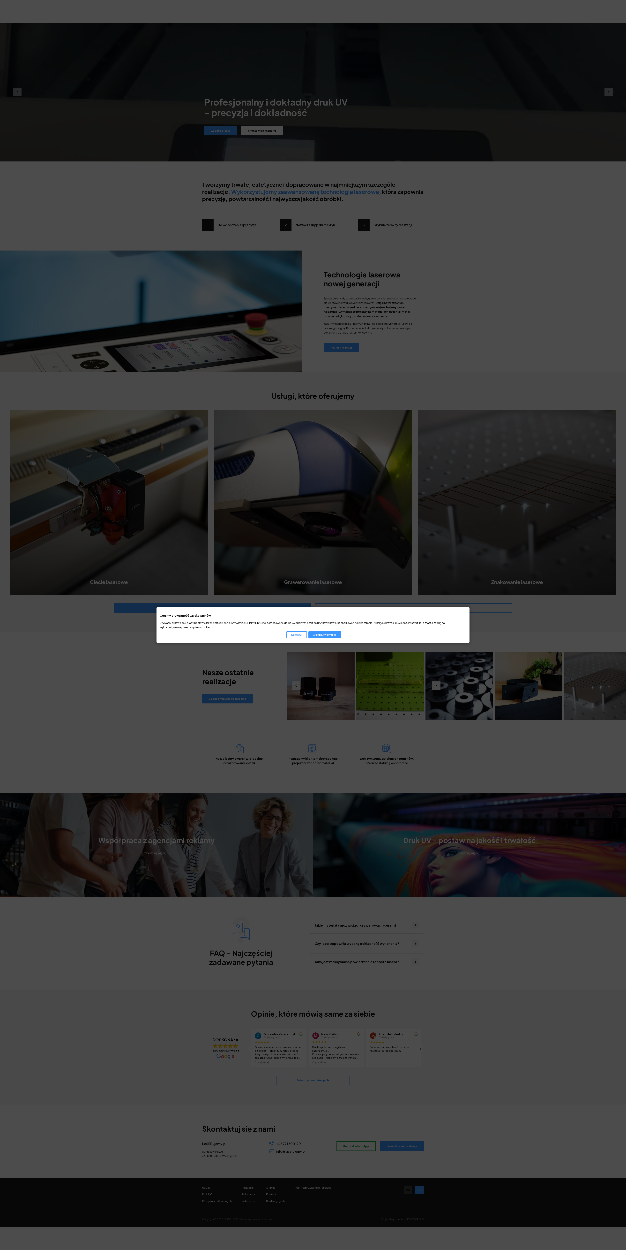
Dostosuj (296, 634)
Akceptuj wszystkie (324, 634)
